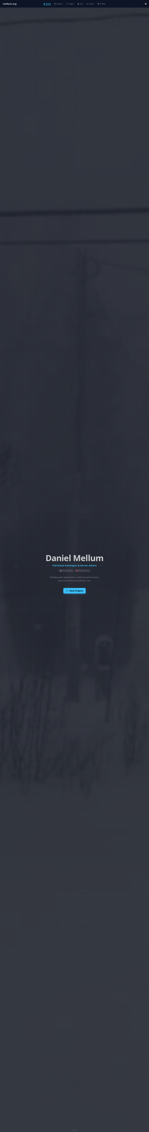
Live (81, 4)
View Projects (76, 590)
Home (48, 4)
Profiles (103, 4)
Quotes (91, 4)
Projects (59, 4)
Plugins (71, 4)
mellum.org (10, 3)
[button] (145, 4)
